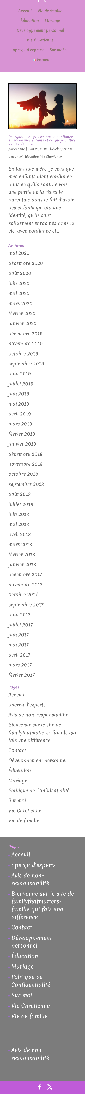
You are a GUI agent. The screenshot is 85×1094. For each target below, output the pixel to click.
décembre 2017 (25, 574)
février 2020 (21, 313)
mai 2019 (18, 404)
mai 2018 (18, 524)
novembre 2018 (25, 464)
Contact (17, 750)
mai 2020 (19, 293)
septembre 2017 (26, 604)
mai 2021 (18, 253)
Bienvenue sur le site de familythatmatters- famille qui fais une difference (42, 732)
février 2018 (21, 554)
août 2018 (19, 494)
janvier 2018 (22, 564)
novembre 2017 (25, 584)
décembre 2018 (25, 454)
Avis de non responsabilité (30, 1054)
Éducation (29, 21)
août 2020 (19, 273)
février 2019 (21, 434)
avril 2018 (19, 534)
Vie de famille (50, 11)
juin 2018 (18, 514)
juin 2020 (19, 283)
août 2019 (19, 373)
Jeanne (19, 149)
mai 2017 (18, 644)
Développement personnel (40, 31)
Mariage (52, 21)
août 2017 (19, 614)
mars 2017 (20, 665)
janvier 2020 (22, 323)
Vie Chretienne (40, 41)
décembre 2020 (25, 263)
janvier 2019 (22, 444)
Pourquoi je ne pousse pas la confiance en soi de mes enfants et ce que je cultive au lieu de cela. (42, 140)
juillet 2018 (20, 504)
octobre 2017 (23, 594)
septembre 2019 (26, 363)
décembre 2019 (25, 333)
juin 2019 (18, 393)
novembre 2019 (25, 343)
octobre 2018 (23, 474)
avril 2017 (19, 655)
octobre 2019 (23, 353)
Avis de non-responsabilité (38, 714)
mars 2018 (20, 544)
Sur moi (57, 50)
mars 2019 (20, 423)
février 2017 (21, 675)
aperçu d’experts (28, 50)
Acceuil (25, 11)
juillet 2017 (20, 624)
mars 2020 (20, 303)
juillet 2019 (20, 383)
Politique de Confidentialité (39, 790)
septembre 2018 (26, 484)
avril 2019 (19, 414)
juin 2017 (18, 634)
